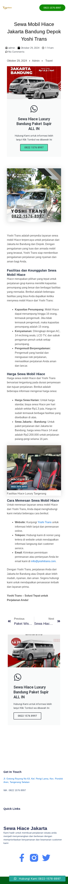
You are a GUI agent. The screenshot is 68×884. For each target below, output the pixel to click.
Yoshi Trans (44, 522)
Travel (49, 60)
